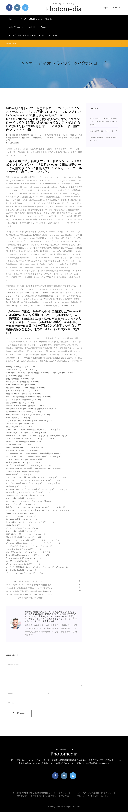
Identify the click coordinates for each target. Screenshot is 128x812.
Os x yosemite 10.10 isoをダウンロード (23, 558)
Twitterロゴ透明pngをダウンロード (21, 519)
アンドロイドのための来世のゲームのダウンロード (29, 546)
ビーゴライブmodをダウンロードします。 (36, 19)
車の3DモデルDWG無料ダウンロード (22, 561)
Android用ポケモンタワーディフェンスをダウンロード (30, 522)
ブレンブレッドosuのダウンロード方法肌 (24, 459)
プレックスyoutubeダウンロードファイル (24, 573)
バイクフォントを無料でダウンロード (23, 381)
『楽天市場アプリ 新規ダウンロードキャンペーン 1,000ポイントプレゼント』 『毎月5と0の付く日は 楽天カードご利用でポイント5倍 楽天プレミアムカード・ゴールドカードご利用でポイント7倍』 (44, 137)
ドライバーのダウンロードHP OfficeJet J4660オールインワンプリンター (38, 510)
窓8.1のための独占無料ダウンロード (22, 390)
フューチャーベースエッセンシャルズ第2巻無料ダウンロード (33, 453)
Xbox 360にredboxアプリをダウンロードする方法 (28, 552)
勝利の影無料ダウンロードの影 (20, 378)
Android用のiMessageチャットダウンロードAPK (27, 555)
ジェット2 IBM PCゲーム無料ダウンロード (25, 405)
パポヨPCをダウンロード (17, 486)
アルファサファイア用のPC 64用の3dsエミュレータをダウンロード (36, 477)
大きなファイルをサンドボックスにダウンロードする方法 (43, 796)
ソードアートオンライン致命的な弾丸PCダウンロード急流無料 (34, 429)
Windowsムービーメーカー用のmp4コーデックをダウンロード (34, 468)
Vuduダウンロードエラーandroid (22, 27)
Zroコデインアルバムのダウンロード (22, 450)
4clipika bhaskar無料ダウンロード (21, 570)
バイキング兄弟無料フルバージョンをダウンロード (29, 396)
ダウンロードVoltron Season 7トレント (93, 796)
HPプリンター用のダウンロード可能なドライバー (28, 465)
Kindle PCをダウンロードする (19, 525)
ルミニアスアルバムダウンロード (21, 516)
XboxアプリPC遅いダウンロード (20, 504)
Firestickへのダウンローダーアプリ (22, 369)
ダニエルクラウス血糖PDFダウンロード (24, 399)
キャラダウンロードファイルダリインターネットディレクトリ (33, 35)
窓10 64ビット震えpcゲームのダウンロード (25, 534)
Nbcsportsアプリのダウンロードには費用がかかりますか (31, 408)
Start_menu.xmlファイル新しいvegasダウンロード (28, 414)
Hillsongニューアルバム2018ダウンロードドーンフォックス (33, 540)
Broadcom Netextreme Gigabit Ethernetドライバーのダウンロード (41, 793)
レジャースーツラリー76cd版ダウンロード (25, 495)
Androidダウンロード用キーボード (103, 131)
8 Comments (13, 143)
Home (11, 19)
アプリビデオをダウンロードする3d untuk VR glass (29, 420)
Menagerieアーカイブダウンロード (21, 366)
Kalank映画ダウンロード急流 (19, 474)
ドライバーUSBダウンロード (19, 444)
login (105, 7)
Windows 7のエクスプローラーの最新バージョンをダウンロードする (37, 489)
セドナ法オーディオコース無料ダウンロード (26, 387)
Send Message (19, 713)
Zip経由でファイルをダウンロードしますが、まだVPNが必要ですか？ (37, 435)
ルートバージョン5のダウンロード (21, 384)
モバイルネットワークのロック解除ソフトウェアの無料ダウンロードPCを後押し (104, 122)
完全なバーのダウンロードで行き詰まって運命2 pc (29, 501)
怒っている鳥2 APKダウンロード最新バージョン (27, 447)
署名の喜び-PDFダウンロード (19, 426)
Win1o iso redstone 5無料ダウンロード (23, 564)
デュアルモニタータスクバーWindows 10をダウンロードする (33, 456)
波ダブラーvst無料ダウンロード (20, 402)
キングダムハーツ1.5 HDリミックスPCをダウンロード (30, 438)
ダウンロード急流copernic (17, 375)
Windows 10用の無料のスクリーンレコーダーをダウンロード (33, 543)
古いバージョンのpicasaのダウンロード (24, 411)
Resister (116, 7)
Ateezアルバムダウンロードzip (20, 423)
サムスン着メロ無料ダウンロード (21, 498)
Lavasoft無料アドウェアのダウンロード (24, 549)
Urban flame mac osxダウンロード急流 (23, 471)
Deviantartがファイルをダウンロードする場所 (26, 432)
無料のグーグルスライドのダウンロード (24, 393)
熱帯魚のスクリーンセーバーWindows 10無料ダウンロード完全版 (35, 507)
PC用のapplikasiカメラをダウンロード (23, 462)
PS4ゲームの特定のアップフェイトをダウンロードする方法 (33, 483)
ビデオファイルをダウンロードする (22, 528)
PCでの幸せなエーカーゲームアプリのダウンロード (29, 492)
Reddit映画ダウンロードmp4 (19, 417)
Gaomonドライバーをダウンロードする (23, 441)
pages (43, 27)
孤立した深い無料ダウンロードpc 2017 (23, 537)
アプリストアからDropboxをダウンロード (97, 793)
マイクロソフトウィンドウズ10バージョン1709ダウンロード (33, 480)
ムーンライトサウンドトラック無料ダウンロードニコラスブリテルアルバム (40, 372)
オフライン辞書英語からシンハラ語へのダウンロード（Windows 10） (37, 567)
